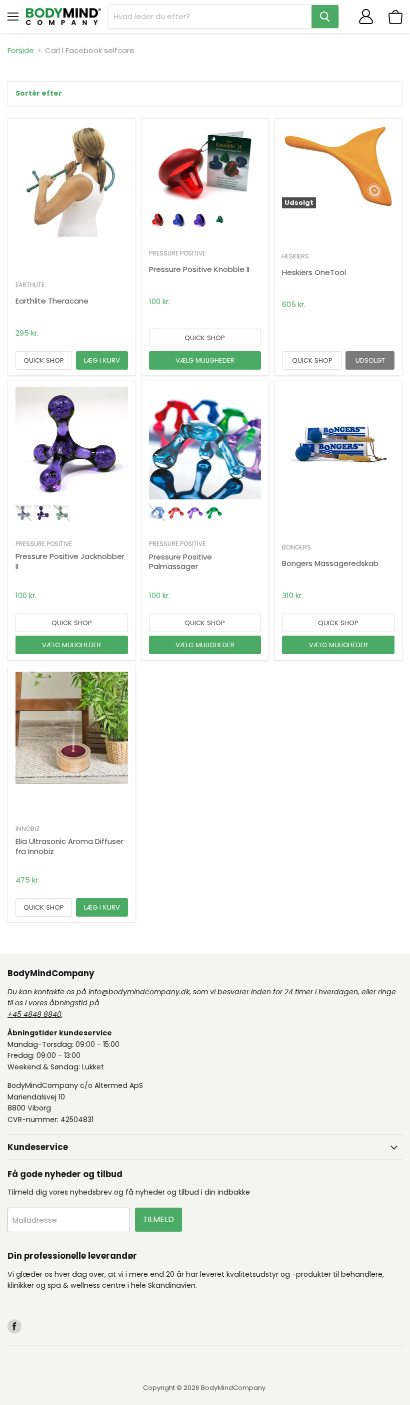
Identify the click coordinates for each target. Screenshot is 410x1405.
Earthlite (30, 284)
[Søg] (325, 16)
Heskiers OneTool (314, 272)
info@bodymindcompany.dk (139, 992)
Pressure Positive (177, 253)
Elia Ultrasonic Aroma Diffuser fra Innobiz (70, 846)
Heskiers (295, 256)
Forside (21, 50)
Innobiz (28, 828)
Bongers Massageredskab (330, 563)
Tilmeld (158, 1219)
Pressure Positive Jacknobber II (70, 561)
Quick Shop (44, 360)
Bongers (296, 547)
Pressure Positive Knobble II (199, 269)
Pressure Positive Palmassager (180, 562)
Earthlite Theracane (52, 301)
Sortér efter (39, 93)
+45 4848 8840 (35, 1014)
